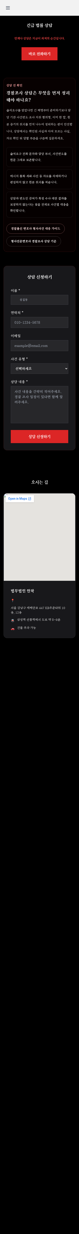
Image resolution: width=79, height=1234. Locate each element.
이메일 (16, 336)
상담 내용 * (19, 381)
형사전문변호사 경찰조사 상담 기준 (33, 241)
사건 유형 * (19, 359)
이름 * (15, 290)
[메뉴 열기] (8, 7)
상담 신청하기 (39, 436)
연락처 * (17, 312)
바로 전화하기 (39, 53)
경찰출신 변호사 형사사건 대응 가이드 (35, 228)
